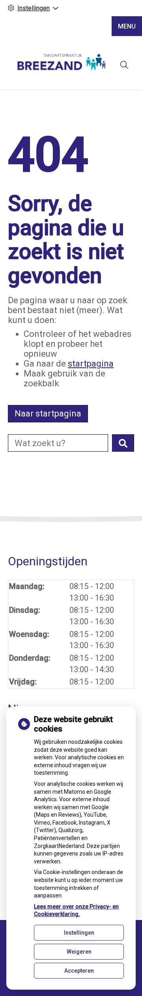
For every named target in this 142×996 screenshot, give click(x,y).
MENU (127, 26)
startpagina (91, 364)
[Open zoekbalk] (124, 65)
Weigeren (79, 951)
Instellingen (79, 932)
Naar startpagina (48, 413)
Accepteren (79, 970)
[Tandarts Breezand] (61, 64)
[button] (123, 443)
